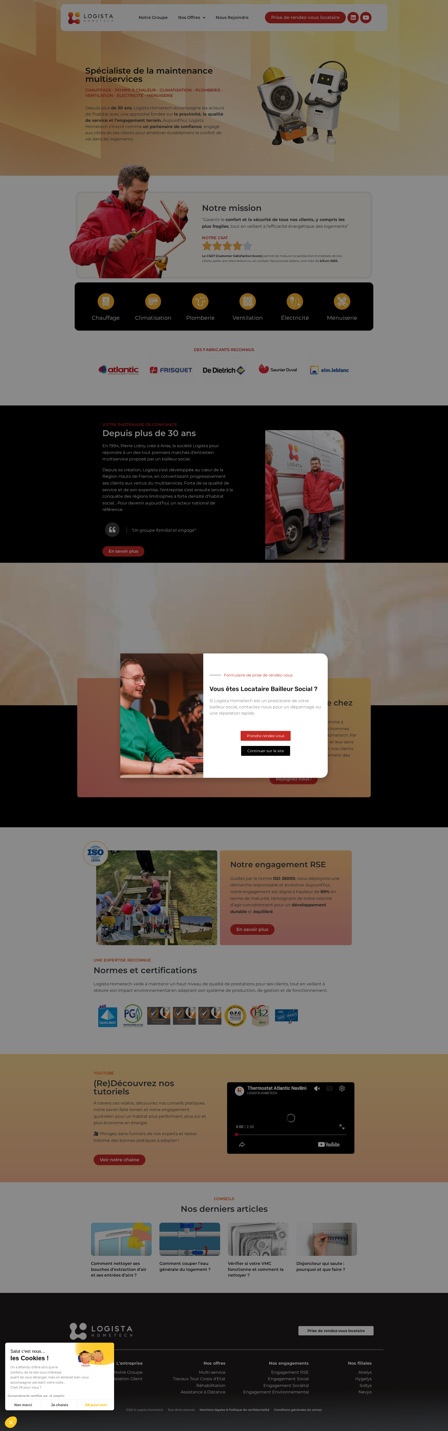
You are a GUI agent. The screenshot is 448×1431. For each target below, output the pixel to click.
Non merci (23, 1405)
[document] (224, 715)
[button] (11, 1422)
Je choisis (59, 1405)
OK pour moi (96, 1405)
